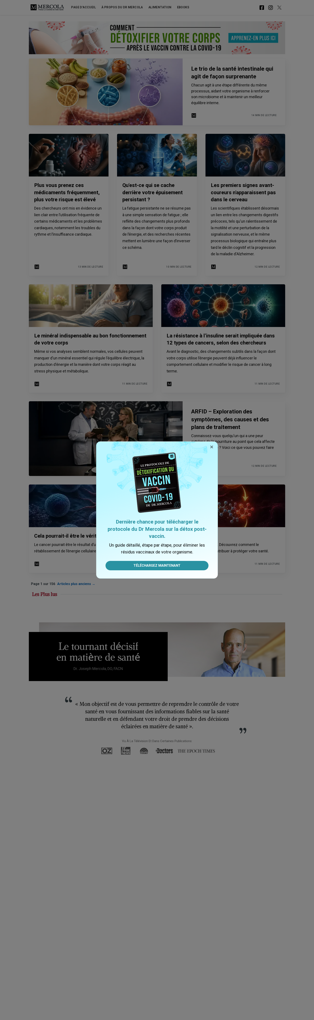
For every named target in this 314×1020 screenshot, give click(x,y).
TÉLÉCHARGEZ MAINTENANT (157, 565)
